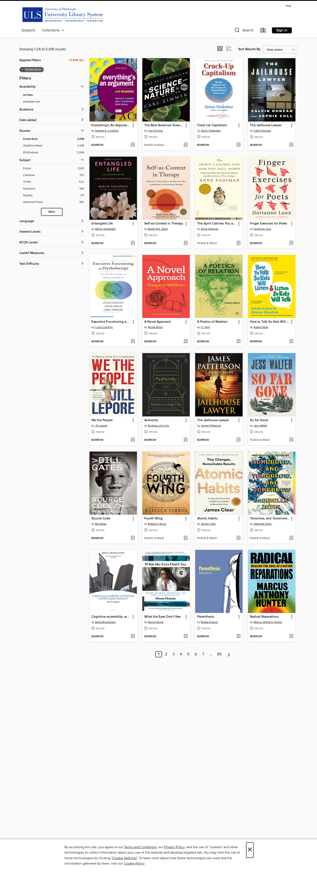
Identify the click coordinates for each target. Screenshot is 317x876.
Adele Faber (261, 327)
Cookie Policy (134, 863)
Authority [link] (151, 420)
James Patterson (211, 425)
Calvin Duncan (262, 130)
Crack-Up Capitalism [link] (212, 125)
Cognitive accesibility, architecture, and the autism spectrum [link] (111, 617)
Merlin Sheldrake (105, 229)
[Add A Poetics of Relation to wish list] (238, 341)
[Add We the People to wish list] (132, 440)
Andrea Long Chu (158, 425)
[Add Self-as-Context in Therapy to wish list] (185, 243)
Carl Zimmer (155, 130)
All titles (28, 95)
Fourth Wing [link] (153, 519)
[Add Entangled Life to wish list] (132, 243)
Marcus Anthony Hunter (268, 622)
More (52, 212)
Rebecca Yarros (157, 524)
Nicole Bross (155, 327)
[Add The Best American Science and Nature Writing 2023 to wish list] (185, 145)
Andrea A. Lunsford (106, 130)
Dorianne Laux (262, 229)
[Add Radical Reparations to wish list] (291, 636)
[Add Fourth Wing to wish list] (185, 538)
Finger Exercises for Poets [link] (268, 224)
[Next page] (229, 654)
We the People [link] (102, 420)
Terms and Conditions (140, 847)
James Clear (208, 524)
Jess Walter (260, 425)
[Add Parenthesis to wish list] (238, 636)
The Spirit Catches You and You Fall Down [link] (217, 224)
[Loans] (263, 31)
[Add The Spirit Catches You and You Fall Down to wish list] (238, 243)
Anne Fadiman (209, 229)
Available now (31, 101)
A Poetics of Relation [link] (212, 322)
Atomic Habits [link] (207, 519)
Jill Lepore (101, 425)
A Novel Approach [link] (157, 322)
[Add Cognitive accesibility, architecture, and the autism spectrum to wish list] (132, 636)
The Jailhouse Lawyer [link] (266, 125)
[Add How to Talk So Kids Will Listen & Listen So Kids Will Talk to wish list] (291, 341)
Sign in (281, 30)
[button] (244, 31)
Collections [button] (51, 30)
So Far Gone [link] (259, 420)
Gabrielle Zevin (263, 524)
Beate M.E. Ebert (158, 229)
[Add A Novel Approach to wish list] (185, 341)
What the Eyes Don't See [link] (162, 617)
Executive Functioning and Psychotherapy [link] (111, 322)
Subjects (28, 30)
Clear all (76, 60)
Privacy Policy (174, 847)
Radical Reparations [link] (264, 617)
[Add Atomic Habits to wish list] (238, 538)
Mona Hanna (155, 622)
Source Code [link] (100, 519)
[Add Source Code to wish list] (132, 538)
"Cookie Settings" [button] (124, 858)
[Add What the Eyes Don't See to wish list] (185, 636)
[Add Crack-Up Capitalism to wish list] (238, 145)
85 (219, 654)
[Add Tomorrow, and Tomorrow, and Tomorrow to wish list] (291, 538)
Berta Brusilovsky (105, 622)
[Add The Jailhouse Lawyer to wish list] (291, 145)
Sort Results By (249, 49)
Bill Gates (101, 524)
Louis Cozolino (104, 327)
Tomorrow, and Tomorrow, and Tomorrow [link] (269, 519)
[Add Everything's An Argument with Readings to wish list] (132, 145)
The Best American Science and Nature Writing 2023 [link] (164, 125)
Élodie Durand (209, 622)
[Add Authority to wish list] (185, 440)
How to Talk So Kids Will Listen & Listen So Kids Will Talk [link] (269, 322)
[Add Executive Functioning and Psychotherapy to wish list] (132, 341)
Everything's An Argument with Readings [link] (111, 125)
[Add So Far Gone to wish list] (291, 440)
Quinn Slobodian (211, 130)
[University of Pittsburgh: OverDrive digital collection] (62, 14)
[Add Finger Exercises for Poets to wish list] (291, 243)
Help (288, 6)
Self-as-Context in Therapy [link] (163, 224)
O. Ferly (205, 327)
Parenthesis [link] (205, 617)
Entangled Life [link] (102, 224)
